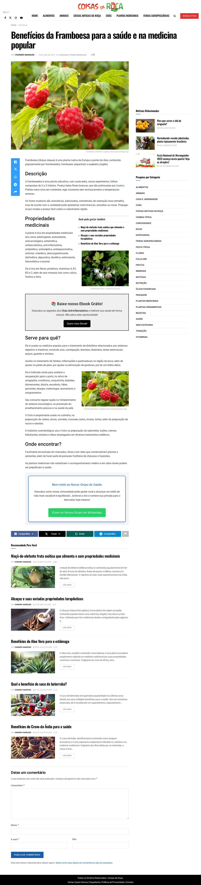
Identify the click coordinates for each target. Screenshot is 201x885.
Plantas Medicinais (127, 16)
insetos (120, 185)
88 (55, 562)
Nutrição (141, 283)
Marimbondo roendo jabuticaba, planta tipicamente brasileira (173, 139)
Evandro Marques (24, 54)
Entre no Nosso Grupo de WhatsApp (77, 512)
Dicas (139, 229)
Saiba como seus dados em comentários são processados (84, 862)
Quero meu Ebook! (77, 324)
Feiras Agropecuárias (156, 16)
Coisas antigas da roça (87, 16)
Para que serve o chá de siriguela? (169, 122)
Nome (15, 825)
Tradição (141, 331)
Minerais (141, 271)
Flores (140, 253)
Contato (129, 882)
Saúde (139, 319)
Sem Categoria (144, 325)
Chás (108, 16)
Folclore (141, 259)
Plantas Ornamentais (148, 307)
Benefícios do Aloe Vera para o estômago (100, 243)
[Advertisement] (163, 81)
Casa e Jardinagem (147, 199)
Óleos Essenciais (146, 289)
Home (35, 16)
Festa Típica (143, 247)
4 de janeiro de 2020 (167, 145)
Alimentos (48, 16)
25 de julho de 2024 (43, 732)
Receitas (141, 313)
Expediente (94, 882)
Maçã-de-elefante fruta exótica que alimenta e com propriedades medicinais (102, 228)
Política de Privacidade (113, 882)
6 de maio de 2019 (47, 54)
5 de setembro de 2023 (168, 166)
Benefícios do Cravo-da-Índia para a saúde (41, 726)
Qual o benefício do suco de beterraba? (39, 684)
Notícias (141, 277)
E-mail (15, 839)
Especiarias (142, 235)
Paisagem (141, 295)
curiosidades (143, 223)
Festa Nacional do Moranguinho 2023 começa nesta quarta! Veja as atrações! (173, 158)
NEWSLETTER (189, 16)
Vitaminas (141, 337)
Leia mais (67, 585)
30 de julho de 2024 (43, 647)
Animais (64, 16)
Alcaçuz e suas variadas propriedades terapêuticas (98, 236)
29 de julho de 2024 (43, 690)
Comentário (18, 785)
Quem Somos (81, 882)
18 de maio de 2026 (42, 604)
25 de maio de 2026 (42, 562)
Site (74, 839)
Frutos (140, 265)
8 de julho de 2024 (166, 128)
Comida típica (144, 217)
